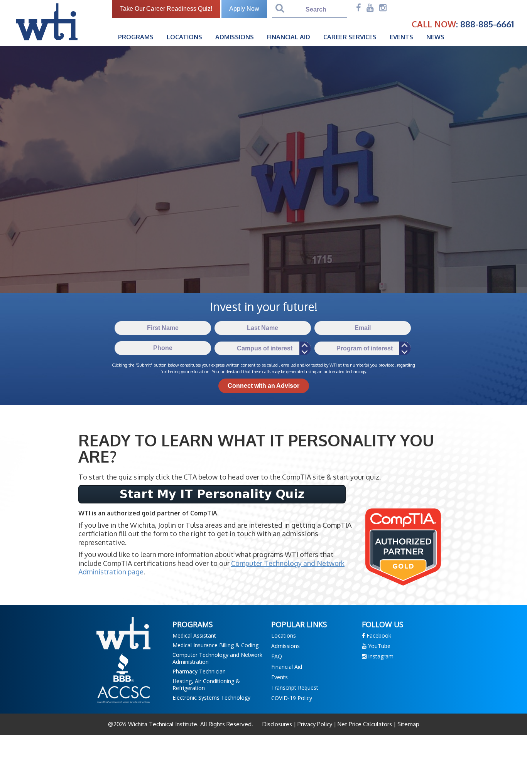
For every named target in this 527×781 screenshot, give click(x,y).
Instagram (380, 656)
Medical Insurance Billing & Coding (215, 645)
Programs (136, 37)
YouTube (378, 646)
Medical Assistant (194, 635)
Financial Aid (288, 37)
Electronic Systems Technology (211, 697)
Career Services (350, 37)
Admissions (234, 37)
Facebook (378, 635)
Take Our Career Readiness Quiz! (166, 8)
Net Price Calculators (365, 724)
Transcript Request (294, 687)
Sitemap (407, 724)
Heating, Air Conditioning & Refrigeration (206, 684)
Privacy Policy (315, 724)
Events (401, 37)
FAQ (276, 656)
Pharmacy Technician (199, 671)
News (435, 37)
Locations (184, 37)
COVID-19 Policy (291, 698)
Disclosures (278, 724)
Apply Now (244, 8)
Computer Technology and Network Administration (217, 658)
